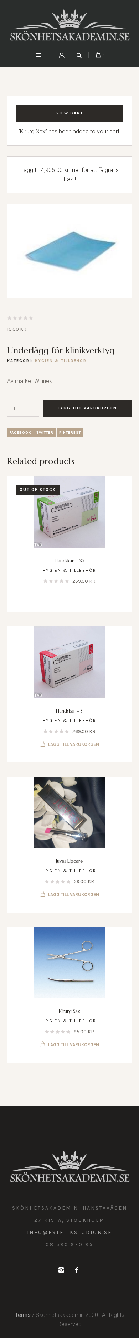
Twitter (45, 433)
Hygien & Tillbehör (61, 361)
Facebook (20, 433)
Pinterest (70, 433)
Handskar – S (69, 711)
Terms (23, 1315)
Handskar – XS (69, 561)
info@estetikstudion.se (69, 1232)
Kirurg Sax (69, 1011)
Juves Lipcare (69, 861)
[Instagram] (61, 1270)
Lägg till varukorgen (87, 408)
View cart (69, 113)
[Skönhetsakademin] (69, 25)
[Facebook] (76, 1270)
